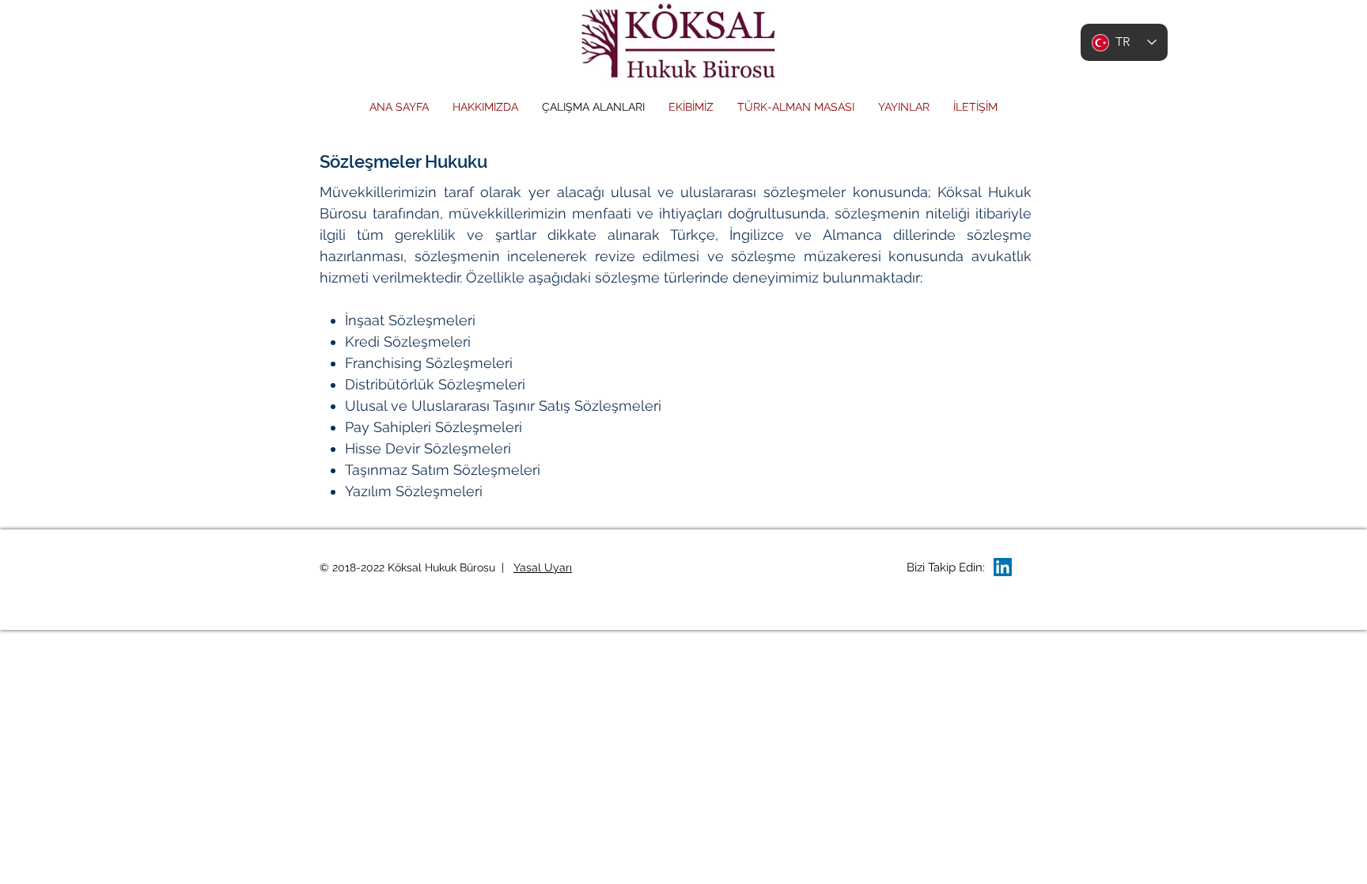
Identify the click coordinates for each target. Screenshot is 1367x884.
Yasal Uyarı (542, 567)
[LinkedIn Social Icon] (1003, 567)
